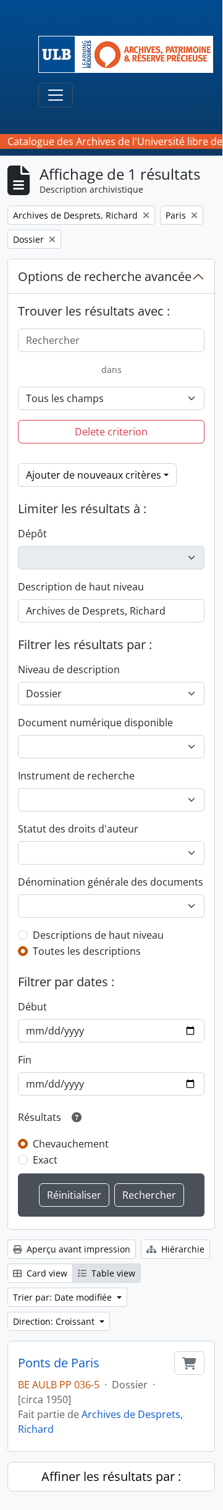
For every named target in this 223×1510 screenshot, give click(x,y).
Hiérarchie (181, 1249)
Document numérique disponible (95, 722)
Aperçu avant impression (77, 1249)
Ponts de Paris (58, 1363)
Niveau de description (69, 669)
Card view (45, 1273)
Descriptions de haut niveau (98, 935)
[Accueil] (130, 54)
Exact (45, 1160)
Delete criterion (111, 431)
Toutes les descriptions (87, 951)
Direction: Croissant (55, 1321)
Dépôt (32, 533)
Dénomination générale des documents (110, 882)
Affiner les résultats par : (111, 1476)
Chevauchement (71, 1144)
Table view (112, 1273)
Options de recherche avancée (104, 276)
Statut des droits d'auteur (78, 829)
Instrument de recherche (76, 775)
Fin (25, 1060)
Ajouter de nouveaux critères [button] (93, 475)
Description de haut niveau (81, 587)
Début (32, 1006)
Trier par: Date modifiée (63, 1297)
